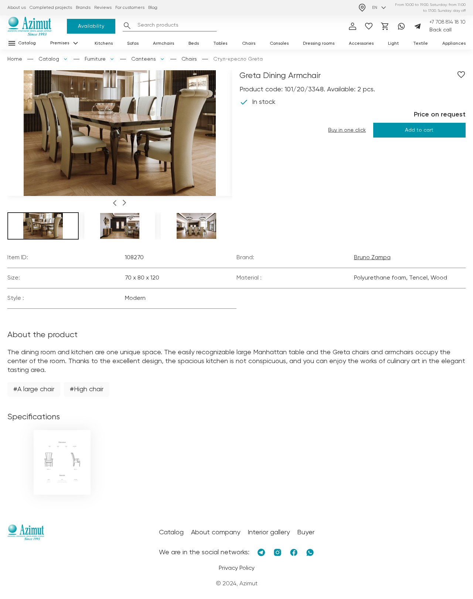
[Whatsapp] (401, 26)
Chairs (248, 43)
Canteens (143, 59)
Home (14, 59)
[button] (115, 204)
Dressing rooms (318, 43)
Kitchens (104, 43)
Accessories (361, 43)
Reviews (103, 8)
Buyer (305, 532)
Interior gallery (269, 532)
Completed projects (51, 8)
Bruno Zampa (372, 258)
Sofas (133, 43)
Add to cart (419, 130)
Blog (152, 8)
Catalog (48, 59)
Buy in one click (347, 130)
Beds (193, 43)
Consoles (279, 43)
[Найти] (127, 25)
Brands (83, 8)
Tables (220, 43)
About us (16, 8)
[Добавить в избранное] (461, 74)
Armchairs (163, 43)
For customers (129, 8)
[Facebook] (293, 552)
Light (393, 43)
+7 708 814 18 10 (447, 22)
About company (215, 532)
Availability (91, 26)
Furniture (95, 59)
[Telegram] (417, 26)
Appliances (454, 43)
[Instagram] (277, 552)
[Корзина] (385, 26)
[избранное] (368, 26)
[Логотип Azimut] (29, 26)
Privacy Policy (237, 568)
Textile (420, 43)
